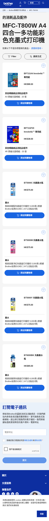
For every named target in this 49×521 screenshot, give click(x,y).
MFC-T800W (33, 10)
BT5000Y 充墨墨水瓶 (33, 298)
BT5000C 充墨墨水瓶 (33, 183)
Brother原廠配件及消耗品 (17, 10)
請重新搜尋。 (37, 48)
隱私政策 (38, 440)
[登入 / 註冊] (20, 2)
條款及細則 (28, 440)
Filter (13, 56)
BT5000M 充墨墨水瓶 (33, 240)
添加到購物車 (26, 103)
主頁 (4, 10)
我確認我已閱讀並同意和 (25, 440)
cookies (18, 500)
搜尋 (43, 2)
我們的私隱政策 (13, 505)
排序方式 (37, 56)
